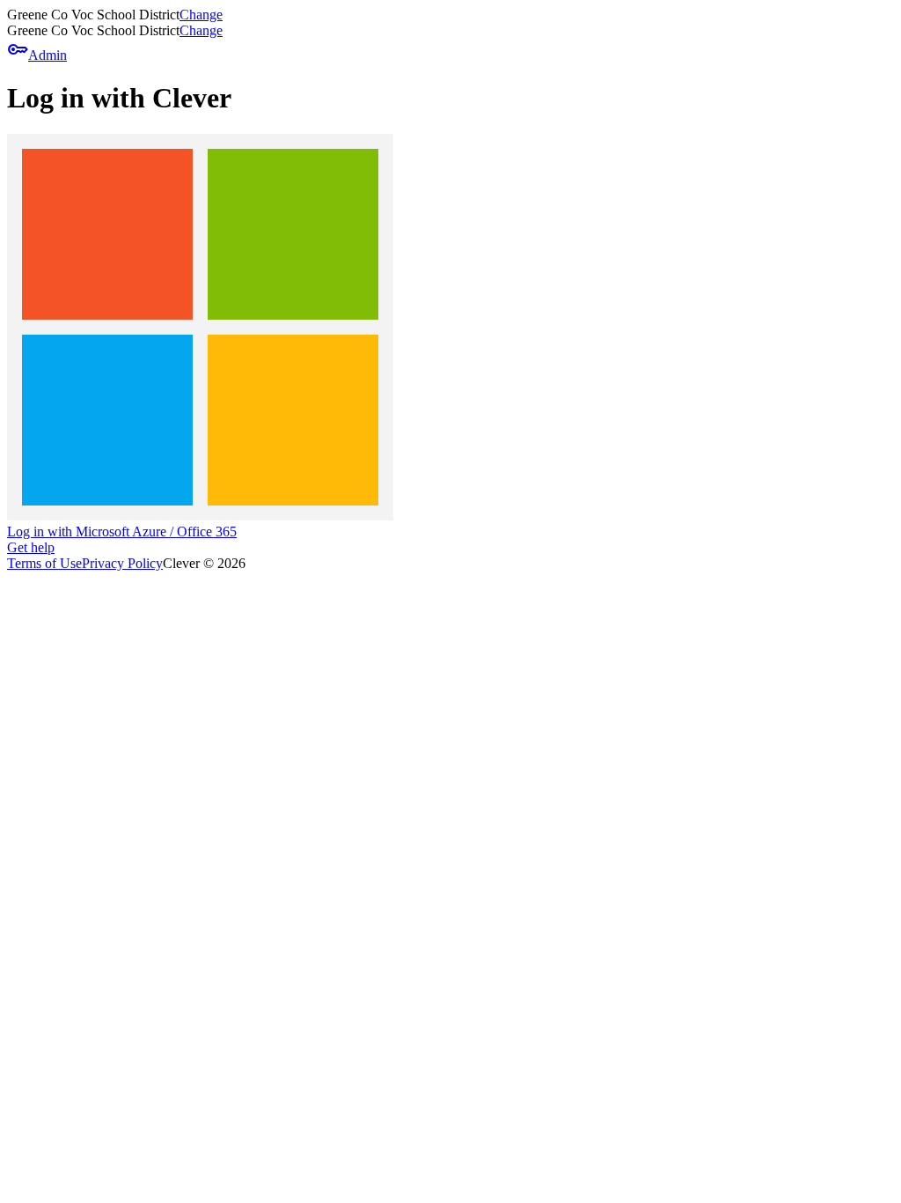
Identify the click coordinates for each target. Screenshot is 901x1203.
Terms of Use (44, 563)
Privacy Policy (122, 563)
